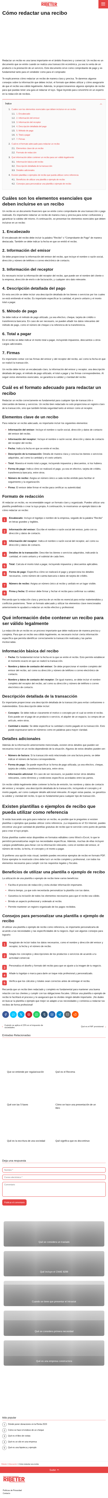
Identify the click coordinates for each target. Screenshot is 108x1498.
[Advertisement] (54, 37)
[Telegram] (59, 1014)
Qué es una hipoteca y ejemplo (22, 1447)
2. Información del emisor (28, 118)
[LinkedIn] (52, 1014)
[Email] (67, 1014)
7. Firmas (20, 139)
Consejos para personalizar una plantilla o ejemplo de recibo (43, 183)
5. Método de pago (24, 130)
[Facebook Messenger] (13, 1014)
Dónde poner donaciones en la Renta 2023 (27, 1424)
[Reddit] (75, 1014)
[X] (21, 1014)
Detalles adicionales (25, 170)
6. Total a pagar (23, 135)
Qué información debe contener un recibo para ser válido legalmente (43, 157)
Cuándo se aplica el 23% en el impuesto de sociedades (23, 1026)
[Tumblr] (44, 1014)
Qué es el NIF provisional (92, 1026)
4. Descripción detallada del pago (31, 126)
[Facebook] (5, 1014)
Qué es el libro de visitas (19, 1436)
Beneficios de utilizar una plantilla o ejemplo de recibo (40, 179)
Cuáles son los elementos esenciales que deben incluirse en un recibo (44, 109)
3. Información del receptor (28, 122)
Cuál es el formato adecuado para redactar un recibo (36, 144)
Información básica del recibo (29, 162)
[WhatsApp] (36, 1014)
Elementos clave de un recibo (29, 148)
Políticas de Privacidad (12, 1490)
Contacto (6, 1493)
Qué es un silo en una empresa (22, 1441)
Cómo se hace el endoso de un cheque (26, 1430)
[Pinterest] (28, 1014)
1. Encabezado (23, 114)
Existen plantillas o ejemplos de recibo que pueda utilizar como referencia (45, 175)
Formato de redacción (26, 152)
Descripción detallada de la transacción (34, 166)
